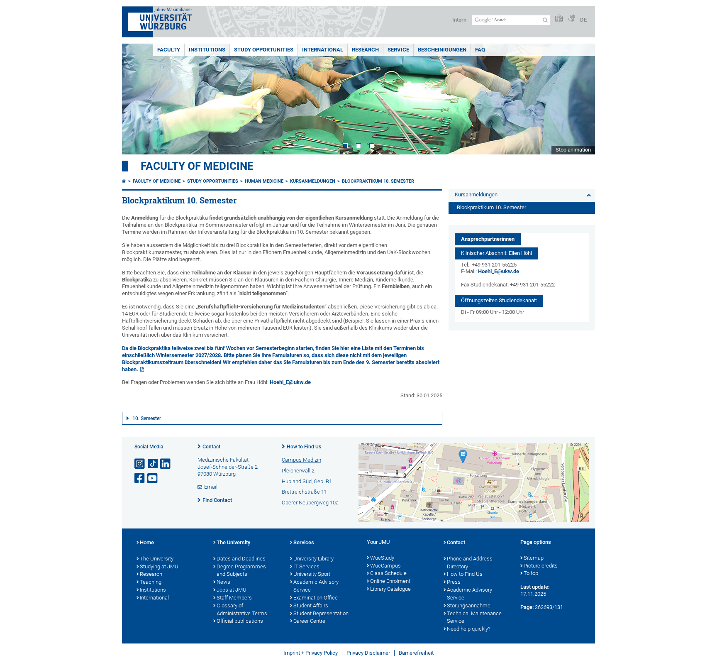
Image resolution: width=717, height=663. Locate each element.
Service (398, 49)
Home (147, 542)
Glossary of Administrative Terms (242, 609)
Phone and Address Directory (470, 562)
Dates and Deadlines (241, 558)
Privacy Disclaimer (368, 653)
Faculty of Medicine (197, 166)
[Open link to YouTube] (153, 478)
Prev (136, 99)
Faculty (168, 49)
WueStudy (382, 558)
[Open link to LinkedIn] (166, 464)
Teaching (150, 582)
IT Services (306, 566)
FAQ (480, 49)
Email (210, 487)
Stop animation (573, 150)
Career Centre (309, 621)
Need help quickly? (468, 629)
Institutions (207, 49)
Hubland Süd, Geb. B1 (307, 481)
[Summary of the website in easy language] (559, 19)
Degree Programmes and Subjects (241, 570)
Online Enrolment (390, 581)
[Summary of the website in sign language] (571, 19)
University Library (313, 558)
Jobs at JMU (231, 590)
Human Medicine (264, 181)
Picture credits (541, 566)
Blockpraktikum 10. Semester (378, 181)
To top (531, 573)
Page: (527, 607)
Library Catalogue (390, 589)
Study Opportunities (263, 49)
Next (580, 99)
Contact (211, 447)
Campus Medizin (301, 460)
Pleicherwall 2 (298, 470)
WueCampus (385, 566)
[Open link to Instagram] (140, 464)
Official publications (240, 621)
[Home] (124, 181)
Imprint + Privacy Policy (310, 653)
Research (365, 49)
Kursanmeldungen (312, 181)
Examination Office (315, 597)
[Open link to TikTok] (153, 464)
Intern (459, 20)
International (322, 49)
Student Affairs (310, 605)
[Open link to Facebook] (140, 478)
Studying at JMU (159, 566)
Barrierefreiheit (416, 653)
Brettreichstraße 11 (304, 492)
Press (454, 582)
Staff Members (234, 597)
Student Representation (321, 613)
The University (156, 558)
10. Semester (146, 418)
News (223, 582)
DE (583, 20)
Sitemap (534, 558)
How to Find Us (304, 447)
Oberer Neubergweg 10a (310, 502)
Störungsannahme (468, 605)
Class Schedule (388, 573)
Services (303, 542)
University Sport (311, 574)
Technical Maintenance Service (474, 617)
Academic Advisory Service (316, 586)
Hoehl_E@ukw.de (290, 382)
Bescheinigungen (442, 49)
